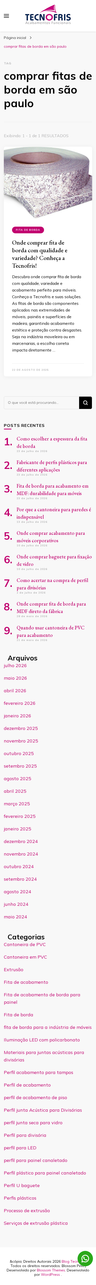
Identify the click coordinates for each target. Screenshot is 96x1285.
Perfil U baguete (22, 1185)
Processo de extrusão (27, 1210)
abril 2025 (15, 791)
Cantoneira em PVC (25, 957)
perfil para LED (20, 1148)
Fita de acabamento (26, 982)
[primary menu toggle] (6, 16)
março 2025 (17, 804)
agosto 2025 (17, 778)
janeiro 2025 (17, 829)
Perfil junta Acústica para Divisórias (43, 1110)
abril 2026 (15, 691)
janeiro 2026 (17, 716)
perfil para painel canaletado (35, 1160)
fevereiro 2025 (20, 816)
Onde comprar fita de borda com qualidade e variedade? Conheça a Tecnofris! (39, 253)
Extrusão (13, 969)
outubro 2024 (19, 866)
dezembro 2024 (21, 841)
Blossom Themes (51, 1270)
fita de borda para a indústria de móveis (48, 1027)
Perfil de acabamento (27, 1085)
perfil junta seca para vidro (33, 1123)
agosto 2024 (17, 892)
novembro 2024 (21, 854)
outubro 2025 (19, 753)
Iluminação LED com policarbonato (42, 1040)
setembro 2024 (20, 879)
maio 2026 (15, 678)
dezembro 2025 (21, 728)
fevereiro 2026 (20, 703)
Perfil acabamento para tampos (38, 1072)
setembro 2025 (20, 766)
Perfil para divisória (25, 1135)
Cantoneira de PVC (25, 944)
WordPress (50, 1274)
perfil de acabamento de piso (35, 1097)
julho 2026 (15, 665)
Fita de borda (28, 230)
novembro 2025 (21, 741)
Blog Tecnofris (74, 1261)
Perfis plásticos (20, 1198)
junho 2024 (16, 904)
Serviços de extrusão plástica (36, 1223)
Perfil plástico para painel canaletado (45, 1173)
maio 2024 (15, 917)
